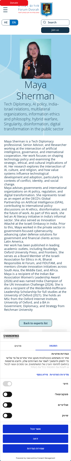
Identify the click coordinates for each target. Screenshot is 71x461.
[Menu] (5, 9)
